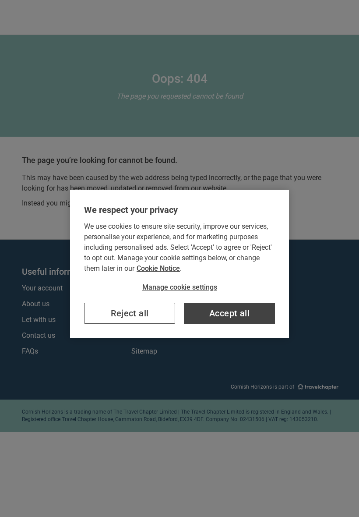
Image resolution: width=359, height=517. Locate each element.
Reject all (130, 313)
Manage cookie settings (179, 287)
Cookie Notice (158, 268)
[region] (179, 264)
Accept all (229, 313)
